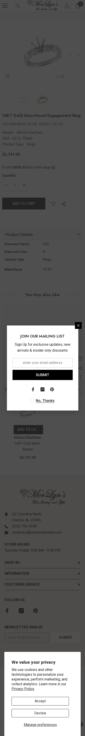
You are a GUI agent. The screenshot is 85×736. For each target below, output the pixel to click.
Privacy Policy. (23, 689)
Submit (42, 375)
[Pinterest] (52, 389)
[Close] (78, 325)
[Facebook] (33, 389)
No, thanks (45, 400)
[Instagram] (42, 389)
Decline (40, 713)
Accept (40, 701)
